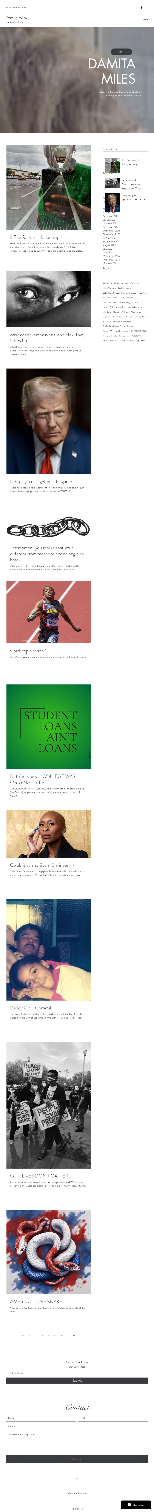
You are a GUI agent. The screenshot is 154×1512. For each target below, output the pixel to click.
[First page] (23, 1335)
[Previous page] (29, 1335)
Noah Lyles (136, 311)
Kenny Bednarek (135, 307)
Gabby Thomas (126, 297)
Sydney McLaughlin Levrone (116, 331)
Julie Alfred (120, 307)
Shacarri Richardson (122, 321)
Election (143, 292)
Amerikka (118, 283)
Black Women (109, 288)
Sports (130, 326)
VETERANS (136, 335)
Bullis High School (111, 292)
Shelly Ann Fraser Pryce (114, 326)
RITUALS (107, 321)
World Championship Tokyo (132, 340)
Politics (129, 316)
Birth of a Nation (132, 283)
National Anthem (121, 311)
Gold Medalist (109, 302)
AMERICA (107, 283)
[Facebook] (141, 7)
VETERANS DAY (110, 340)
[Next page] (67, 1335)
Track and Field (110, 335)
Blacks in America (125, 288)
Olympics (107, 316)
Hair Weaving (124, 302)
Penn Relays (118, 316)
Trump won (124, 335)
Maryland (107, 311)
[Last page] (74, 1335)
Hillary (135, 302)
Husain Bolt (108, 307)
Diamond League (129, 292)
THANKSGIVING (139, 331)
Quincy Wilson (141, 316)
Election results (110, 297)
